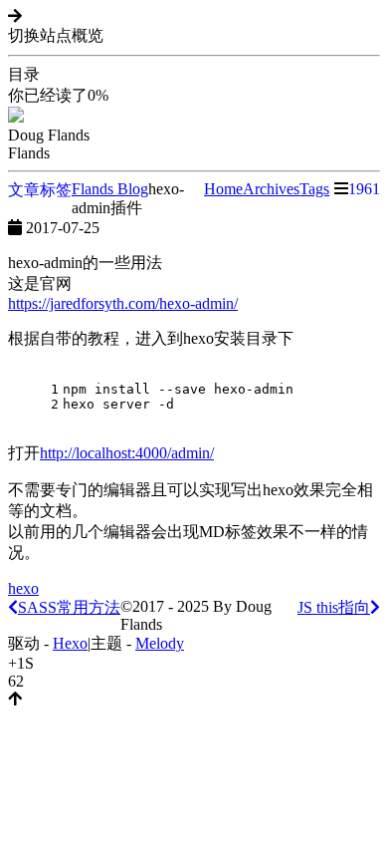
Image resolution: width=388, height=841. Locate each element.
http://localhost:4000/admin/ (127, 452)
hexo (23, 588)
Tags (314, 188)
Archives (271, 188)
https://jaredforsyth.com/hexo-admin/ (123, 303)
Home (223, 188)
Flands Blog (110, 188)
